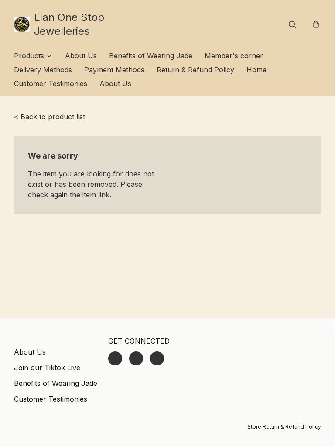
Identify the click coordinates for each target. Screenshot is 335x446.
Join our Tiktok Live (47, 367)
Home (256, 69)
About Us (81, 55)
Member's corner (234, 55)
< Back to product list (49, 116)
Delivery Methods (43, 69)
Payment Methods (114, 69)
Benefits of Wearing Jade (150, 55)
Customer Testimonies (50, 83)
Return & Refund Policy (195, 69)
